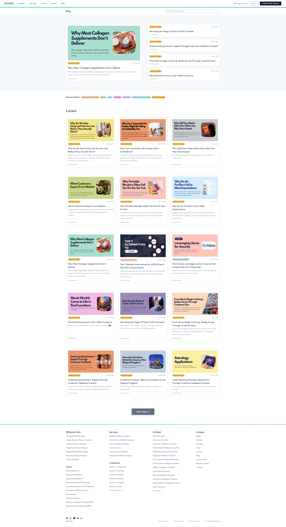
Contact (199, 452)
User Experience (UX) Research (78, 483)
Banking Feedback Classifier (164, 475)
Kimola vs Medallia (116, 475)
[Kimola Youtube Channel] (74, 518)
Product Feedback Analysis (119, 436)
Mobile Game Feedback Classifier (166, 448)
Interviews (117, 97)
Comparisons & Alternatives (90, 97)
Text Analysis (71, 494)
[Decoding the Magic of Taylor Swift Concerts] (143, 304)
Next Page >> (143, 411)
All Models (156, 491)
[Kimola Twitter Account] (70, 518)
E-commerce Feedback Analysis (121, 440)
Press (198, 448)
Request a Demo (202, 463)
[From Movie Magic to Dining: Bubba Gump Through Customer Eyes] (195, 304)
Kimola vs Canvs (115, 486)
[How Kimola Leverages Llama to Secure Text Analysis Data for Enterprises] (195, 245)
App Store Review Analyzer (76, 456)
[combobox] (192, 11)
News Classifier (159, 487)
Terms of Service (194, 521)
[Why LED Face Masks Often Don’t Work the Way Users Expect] (195, 130)
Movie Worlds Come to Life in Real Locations (171, 75)
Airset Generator (72, 460)
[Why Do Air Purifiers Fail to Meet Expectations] (195, 188)
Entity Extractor (159, 436)
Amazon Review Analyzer (75, 436)
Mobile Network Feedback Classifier (167, 483)
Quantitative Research (74, 479)
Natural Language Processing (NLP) (80, 502)
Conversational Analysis (118, 452)
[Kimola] (9, 3)
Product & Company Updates (141, 97)
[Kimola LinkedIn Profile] (78, 518)
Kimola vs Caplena (116, 483)
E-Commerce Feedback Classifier (166, 460)
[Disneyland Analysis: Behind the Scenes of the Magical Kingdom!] (143, 361)
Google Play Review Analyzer (77, 452)
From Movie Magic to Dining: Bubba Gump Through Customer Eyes (182, 61)
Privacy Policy (163, 521)
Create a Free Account (270, 3)
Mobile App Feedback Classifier (165, 452)
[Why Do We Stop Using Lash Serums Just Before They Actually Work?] (91, 130)
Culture (103, 97)
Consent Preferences (212, 521)
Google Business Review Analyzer (79, 440)
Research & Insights (73, 63)
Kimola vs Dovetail (116, 479)
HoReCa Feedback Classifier (164, 467)
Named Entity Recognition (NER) (78, 506)
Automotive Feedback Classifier (165, 479)
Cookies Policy (178, 521)
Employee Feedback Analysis (120, 456)
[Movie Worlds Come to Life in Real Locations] (91, 304)
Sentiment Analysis (73, 498)
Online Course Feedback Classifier (166, 463)
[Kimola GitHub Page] (67, 518)
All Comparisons (115, 490)
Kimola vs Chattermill (117, 467)
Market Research (72, 471)
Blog (68, 11)
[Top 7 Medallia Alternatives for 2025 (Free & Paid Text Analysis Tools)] (143, 245)
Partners (199, 444)
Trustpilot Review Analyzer (76, 444)
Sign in (254, 3)
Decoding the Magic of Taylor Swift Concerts (171, 31)
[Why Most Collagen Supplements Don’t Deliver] (104, 43)
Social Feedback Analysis (119, 444)
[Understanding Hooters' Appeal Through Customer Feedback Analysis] (91, 361)
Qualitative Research (74, 475)
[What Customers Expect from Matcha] (91, 188)
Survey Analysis (115, 448)
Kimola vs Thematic (116, 471)
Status (200, 467)
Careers (199, 440)
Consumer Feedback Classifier (164, 444)
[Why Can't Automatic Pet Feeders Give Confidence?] (143, 130)
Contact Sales (201, 460)
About (198, 436)
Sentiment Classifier (160, 440)
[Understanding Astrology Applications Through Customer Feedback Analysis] (195, 361)
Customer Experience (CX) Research (80, 486)
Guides (110, 97)
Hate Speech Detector (161, 471)
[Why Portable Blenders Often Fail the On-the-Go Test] (143, 188)
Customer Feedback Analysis (77, 490)
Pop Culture (126, 97)
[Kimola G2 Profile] (81, 518)
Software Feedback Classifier (164, 456)
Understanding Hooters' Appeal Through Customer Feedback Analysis (183, 46)
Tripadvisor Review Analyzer (77, 448)
